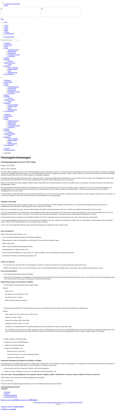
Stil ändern (4, 389)
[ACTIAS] (41, 16)
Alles (5, 22)
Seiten (6, 27)
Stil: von (8, 409)
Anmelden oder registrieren (12, 4)
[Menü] (1, 77)
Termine (6, 32)
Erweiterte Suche (9, 37)
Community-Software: (12, 406)
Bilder (6, 30)
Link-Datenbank (9, 33)
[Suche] (18, 40)
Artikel (6, 25)
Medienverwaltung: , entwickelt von (19, 400)
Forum (6, 28)
